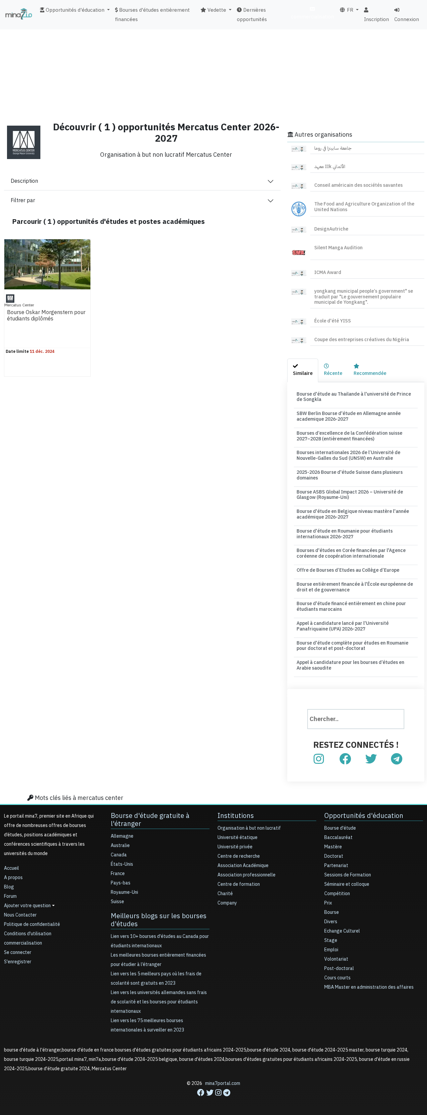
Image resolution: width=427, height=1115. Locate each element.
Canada (119, 854)
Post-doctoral (339, 968)
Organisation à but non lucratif (249, 828)
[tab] (302, 370)
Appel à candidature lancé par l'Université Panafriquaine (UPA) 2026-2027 (343, 626)
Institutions (236, 816)
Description (24, 181)
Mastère (333, 846)
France (118, 873)
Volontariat (336, 959)
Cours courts (337, 977)
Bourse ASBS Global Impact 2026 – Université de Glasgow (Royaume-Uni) (350, 495)
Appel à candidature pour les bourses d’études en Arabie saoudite (350, 665)
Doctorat (333, 856)
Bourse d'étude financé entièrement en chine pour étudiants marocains (351, 606)
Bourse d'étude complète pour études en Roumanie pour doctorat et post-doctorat (352, 646)
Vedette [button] (216, 10)
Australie (120, 845)
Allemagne (122, 836)
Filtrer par (23, 200)
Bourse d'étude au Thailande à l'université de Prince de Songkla (354, 397)
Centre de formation (239, 884)
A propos (13, 877)
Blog (9, 886)
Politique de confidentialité (32, 924)
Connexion (406, 19)
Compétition (337, 893)
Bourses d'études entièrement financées (152, 14)
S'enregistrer (17, 961)
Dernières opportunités (252, 14)
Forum (10, 896)
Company (227, 903)
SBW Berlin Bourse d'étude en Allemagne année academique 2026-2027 (349, 416)
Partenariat (336, 865)
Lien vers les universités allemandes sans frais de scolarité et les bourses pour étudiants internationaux (159, 1002)
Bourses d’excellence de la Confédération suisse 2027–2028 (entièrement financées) (349, 436)
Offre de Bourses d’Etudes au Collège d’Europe (348, 570)
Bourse (331, 912)
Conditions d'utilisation (27, 933)
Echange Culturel (342, 931)
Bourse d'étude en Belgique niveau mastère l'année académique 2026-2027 (353, 514)
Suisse (117, 901)
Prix (328, 903)
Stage (330, 940)
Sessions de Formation (347, 874)
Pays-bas (120, 882)
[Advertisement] (213, 68)
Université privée (235, 846)
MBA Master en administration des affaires (369, 987)
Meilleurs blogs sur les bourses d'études (158, 920)
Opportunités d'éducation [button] (74, 10)
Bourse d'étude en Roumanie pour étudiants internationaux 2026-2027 (345, 534)
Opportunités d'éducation (363, 816)
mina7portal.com (222, 1083)
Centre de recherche (239, 856)
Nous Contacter (20, 915)
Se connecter (17, 952)
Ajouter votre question (27, 905)
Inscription (376, 19)
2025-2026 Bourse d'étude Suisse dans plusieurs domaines (350, 475)
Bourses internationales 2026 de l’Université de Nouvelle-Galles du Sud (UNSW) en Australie (348, 455)
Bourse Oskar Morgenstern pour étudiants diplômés (46, 315)
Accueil (11, 868)
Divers (330, 921)
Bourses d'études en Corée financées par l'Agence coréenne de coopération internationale (351, 553)
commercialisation (312, 16)
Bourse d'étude (340, 828)
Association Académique (243, 865)
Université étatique (238, 837)
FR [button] (349, 10)
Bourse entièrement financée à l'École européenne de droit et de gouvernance (355, 587)
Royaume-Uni (124, 892)
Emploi (331, 949)
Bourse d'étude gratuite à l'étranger (150, 820)
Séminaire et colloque (346, 884)
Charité (225, 893)
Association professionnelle (247, 874)
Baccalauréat (338, 837)
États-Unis (122, 864)
